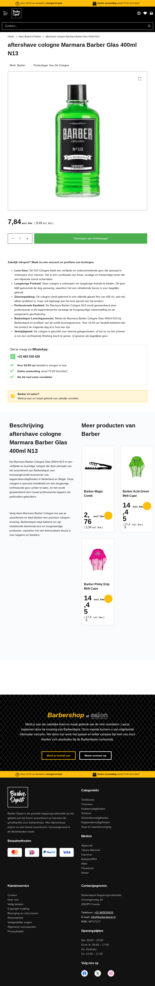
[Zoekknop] (149, 26)
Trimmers (87, 804)
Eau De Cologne (59, 65)
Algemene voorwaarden (22, 926)
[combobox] (73, 26)
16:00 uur (30, 365)
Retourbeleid (15, 917)
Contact (12, 895)
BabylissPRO (89, 859)
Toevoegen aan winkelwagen (91, 238)
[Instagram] (111, 973)
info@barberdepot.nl (103, 916)
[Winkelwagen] (151, 13)
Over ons (13, 899)
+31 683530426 (103, 912)
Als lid (21, 377)
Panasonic (87, 868)
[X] (97, 973)
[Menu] (7, 13)
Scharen (86, 813)
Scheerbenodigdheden (94, 817)
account (54, 262)
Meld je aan (25, 398)
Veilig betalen (15, 904)
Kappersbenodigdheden (95, 822)
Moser (85, 872)
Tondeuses (87, 799)
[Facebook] (84, 973)
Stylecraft (86, 845)
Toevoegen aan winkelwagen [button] (108, 515)
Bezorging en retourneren (23, 913)
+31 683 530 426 (28, 356)
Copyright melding (18, 908)
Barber (21, 65)
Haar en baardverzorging (96, 826)
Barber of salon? (28, 393)
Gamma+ (86, 854)
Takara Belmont (90, 850)
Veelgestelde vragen (20, 922)
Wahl (84, 863)
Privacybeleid (15, 931)
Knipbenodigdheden (93, 808)
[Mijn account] (139, 13)
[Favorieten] (145, 13)
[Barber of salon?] (13, 396)
